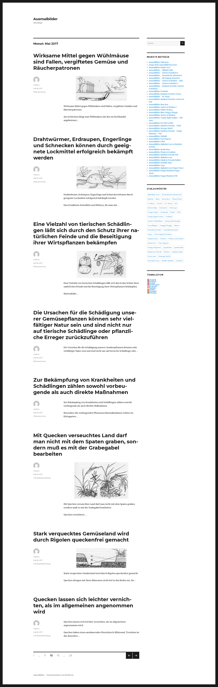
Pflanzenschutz (39, 92)
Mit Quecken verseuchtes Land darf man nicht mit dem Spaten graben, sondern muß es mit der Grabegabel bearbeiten (85, 444)
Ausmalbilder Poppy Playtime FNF (163, 176)
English (153, 280)
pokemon (152, 243)
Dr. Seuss (168, 203)
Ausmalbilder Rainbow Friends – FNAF (165, 126)
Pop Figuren (163, 243)
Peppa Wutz (153, 239)
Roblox (167, 252)
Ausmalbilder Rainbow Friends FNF (163, 155)
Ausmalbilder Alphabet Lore (160, 157)
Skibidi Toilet (177, 252)
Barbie (150, 199)
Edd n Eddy (152, 208)
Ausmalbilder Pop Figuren (160, 139)
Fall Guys (173, 208)
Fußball (169, 217)
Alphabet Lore (153, 195)
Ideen (176, 225)
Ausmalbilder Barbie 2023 (159, 67)
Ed (176, 203)
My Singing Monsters (163, 234)
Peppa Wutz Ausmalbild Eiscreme (163, 65)
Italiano (153, 288)
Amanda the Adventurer (172, 195)
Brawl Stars (177, 199)
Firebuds (164, 212)
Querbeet (167, 247)
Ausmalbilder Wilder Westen (161, 110)
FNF (179, 212)
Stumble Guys (153, 261)
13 (59, 655)
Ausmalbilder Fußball (158, 136)
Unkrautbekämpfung (41, 478)
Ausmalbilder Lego (157, 165)
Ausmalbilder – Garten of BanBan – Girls (166, 81)
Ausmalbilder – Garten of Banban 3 (163, 83)
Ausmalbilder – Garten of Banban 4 (163, 73)
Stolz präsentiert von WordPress (60, 675)
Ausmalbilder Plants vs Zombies (162, 152)
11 (46, 655)
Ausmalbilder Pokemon (159, 62)
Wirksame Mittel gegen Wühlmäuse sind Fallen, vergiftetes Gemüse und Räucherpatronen (81, 62)
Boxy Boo (166, 199)
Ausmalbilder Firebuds (158, 91)
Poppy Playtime (154, 247)
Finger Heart (153, 212)
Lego (150, 234)
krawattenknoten (171, 230)
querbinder (178, 247)
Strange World (164, 256)
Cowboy (151, 203)
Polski (152, 290)
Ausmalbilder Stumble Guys (160, 163)
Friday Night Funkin (155, 217)
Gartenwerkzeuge (172, 221)
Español (153, 291)
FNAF (172, 212)
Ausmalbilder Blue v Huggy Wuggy (163, 112)
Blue (158, 199)
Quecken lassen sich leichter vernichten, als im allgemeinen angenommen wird (83, 605)
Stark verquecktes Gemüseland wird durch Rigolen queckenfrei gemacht (81, 536)
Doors (159, 203)
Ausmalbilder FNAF (157, 142)
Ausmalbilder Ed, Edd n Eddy (161, 123)
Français (153, 286)
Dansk (152, 283)
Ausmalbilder (45, 19)
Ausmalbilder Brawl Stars (159, 149)
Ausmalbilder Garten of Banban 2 (163, 107)
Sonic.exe (152, 256)
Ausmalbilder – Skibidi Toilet (161, 70)
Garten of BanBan (155, 221)
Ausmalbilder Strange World (160, 128)
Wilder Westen (168, 261)
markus (36, 85)
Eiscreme (163, 208)
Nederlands (154, 285)
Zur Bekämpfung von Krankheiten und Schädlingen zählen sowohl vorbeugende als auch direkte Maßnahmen (84, 386)
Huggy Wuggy (166, 225)
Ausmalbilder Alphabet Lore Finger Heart (166, 168)
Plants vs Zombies (176, 239)
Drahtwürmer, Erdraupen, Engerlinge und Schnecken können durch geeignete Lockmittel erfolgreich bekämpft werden (83, 148)
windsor (179, 261)
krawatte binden (154, 230)
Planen (163, 239)
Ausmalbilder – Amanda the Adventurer (165, 75)
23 (71, 655)
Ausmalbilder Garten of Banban (162, 115)
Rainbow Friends (154, 252)
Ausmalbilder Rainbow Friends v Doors (165, 94)
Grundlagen (152, 225)
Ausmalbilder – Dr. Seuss (159, 97)
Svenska (153, 293)
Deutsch (153, 281)
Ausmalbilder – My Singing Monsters (164, 78)
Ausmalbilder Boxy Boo (158, 105)
